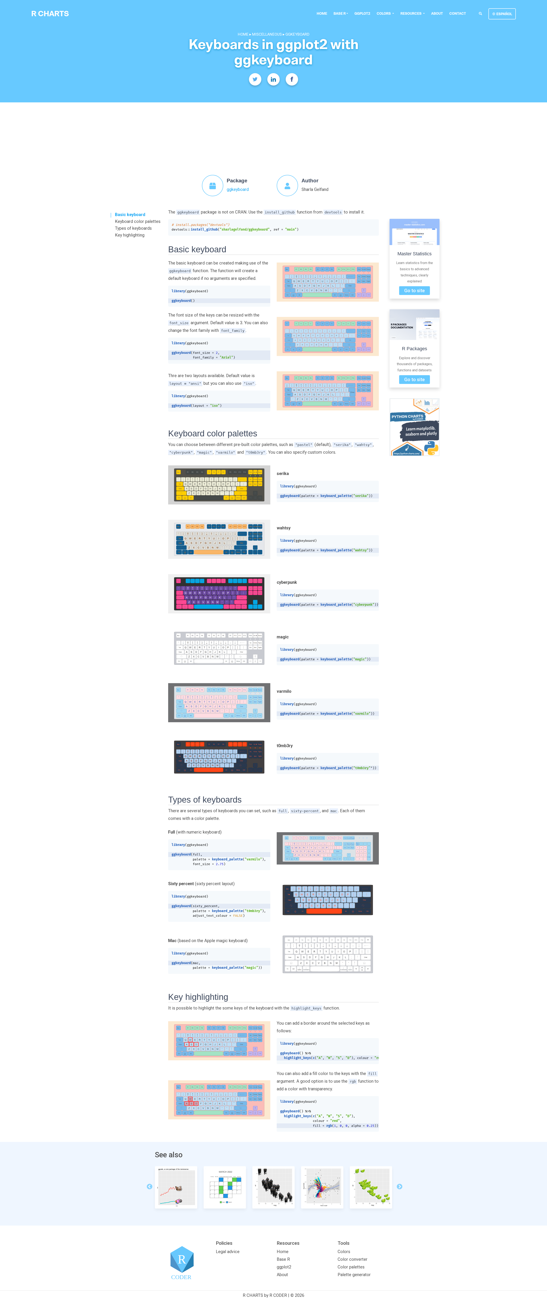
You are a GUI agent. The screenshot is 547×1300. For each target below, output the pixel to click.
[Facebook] (291, 79)
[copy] (372, 224)
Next (398, 1186)
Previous (148, 1186)
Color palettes (351, 1266)
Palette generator (354, 1274)
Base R (340, 13)
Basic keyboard (130, 214)
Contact (457, 13)
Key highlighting (129, 235)
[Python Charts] (415, 427)
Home (322, 13)
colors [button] (384, 13)
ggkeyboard (238, 189)
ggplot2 (362, 13)
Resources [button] (411, 13)
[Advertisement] (273, 134)
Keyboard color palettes (137, 221)
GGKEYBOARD (297, 34)
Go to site (414, 290)
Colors (344, 1251)
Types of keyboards (133, 228)
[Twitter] (255, 79)
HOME (243, 34)
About (437, 13)
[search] (480, 13)
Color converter (353, 1259)
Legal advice (228, 1251)
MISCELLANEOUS (267, 34)
